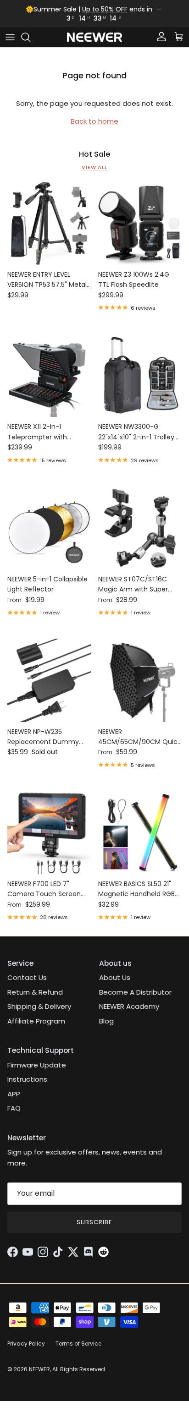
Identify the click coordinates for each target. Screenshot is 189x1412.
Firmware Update (36, 1065)
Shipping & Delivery (39, 1006)
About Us (114, 977)
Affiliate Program (36, 1021)
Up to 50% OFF (105, 9)
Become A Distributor (135, 992)
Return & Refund (35, 992)
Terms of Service (78, 1343)
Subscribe (94, 1222)
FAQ (14, 1108)
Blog (106, 1021)
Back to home (94, 121)
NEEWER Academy (129, 1006)
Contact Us (27, 977)
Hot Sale (95, 154)
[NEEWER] (94, 37)
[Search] (30, 37)
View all (94, 167)
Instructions (27, 1079)
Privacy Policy (26, 1343)
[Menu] (10, 37)
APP (13, 1094)
